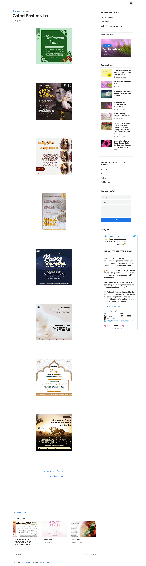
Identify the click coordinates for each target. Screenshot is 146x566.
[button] (131, 3)
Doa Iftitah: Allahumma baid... (122, 83)
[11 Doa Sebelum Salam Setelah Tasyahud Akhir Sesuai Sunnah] (106, 73)
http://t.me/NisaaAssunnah (54, 476)
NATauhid (104, 174)
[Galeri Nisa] (54, 529)
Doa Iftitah (105, 22)
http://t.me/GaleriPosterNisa (54, 471)
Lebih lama (90, 554)
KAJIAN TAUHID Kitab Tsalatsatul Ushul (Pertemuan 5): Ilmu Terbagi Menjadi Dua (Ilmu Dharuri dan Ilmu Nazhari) (122, 129)
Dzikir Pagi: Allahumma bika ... (112, 26)
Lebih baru (18, 554)
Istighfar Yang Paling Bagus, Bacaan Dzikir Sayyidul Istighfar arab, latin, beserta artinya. (122, 144)
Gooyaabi (45, 562)
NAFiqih (104, 178)
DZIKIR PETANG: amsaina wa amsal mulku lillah (121, 105)
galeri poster (25, 11)
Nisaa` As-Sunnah (107, 170)
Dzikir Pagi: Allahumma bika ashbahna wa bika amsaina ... (122, 93)
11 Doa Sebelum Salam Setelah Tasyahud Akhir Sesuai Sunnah (122, 72)
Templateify (25, 562)
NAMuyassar (106, 182)
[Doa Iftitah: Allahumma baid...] (106, 84)
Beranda (16, 11)
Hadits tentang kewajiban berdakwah (122, 115)
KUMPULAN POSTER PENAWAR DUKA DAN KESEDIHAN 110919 (23, 542)
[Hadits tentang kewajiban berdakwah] (106, 116)
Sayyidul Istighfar (107, 18)
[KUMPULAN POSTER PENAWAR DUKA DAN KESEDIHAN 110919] (26, 529)
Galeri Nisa (47, 540)
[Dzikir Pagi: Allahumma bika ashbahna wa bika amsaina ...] (106, 94)
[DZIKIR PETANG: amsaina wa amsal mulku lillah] (106, 105)
